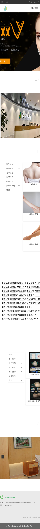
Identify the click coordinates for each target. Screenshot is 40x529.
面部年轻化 (10, 186)
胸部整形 (9, 177)
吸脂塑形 (9, 181)
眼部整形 (9, 168)
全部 (10, 354)
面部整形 (9, 164)
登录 (2, 2)
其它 (8, 190)
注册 (6, 2)
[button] (2, 457)
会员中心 (36, 2)
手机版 (30, 2)
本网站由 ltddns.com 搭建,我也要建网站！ (20, 526)
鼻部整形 (9, 173)
